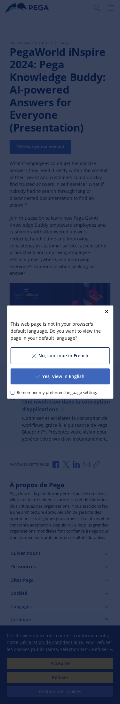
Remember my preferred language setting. (56, 392)
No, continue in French (63, 355)
